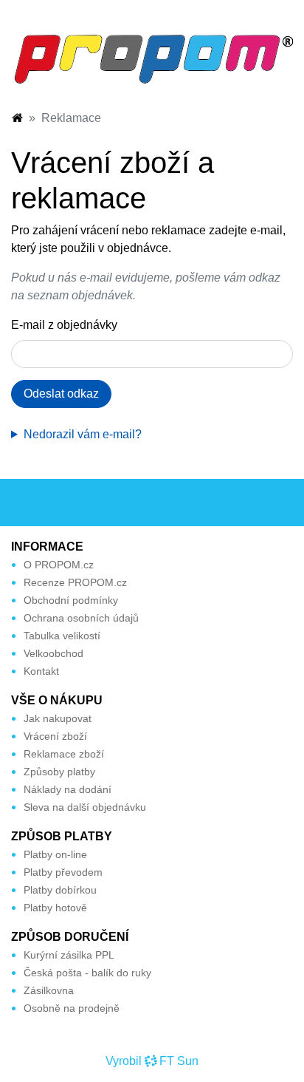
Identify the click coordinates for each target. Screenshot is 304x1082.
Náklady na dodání (67, 789)
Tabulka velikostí (62, 636)
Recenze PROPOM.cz (75, 582)
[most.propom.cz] (17, 118)
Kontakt (41, 671)
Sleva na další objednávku (85, 807)
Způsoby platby (59, 772)
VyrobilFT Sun (152, 1061)
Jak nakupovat (57, 718)
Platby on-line (55, 854)
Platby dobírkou (60, 890)
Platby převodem (63, 872)
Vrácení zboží (55, 736)
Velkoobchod (53, 653)
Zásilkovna (49, 990)
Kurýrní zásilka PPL (69, 955)
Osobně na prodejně (72, 1008)
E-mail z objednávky (64, 325)
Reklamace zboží (64, 754)
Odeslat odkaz (61, 393)
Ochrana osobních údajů (81, 618)
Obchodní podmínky (71, 600)
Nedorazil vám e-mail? (83, 434)
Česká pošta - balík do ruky (87, 973)
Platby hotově (55, 907)
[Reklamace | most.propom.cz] (152, 58)
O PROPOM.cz (59, 565)
